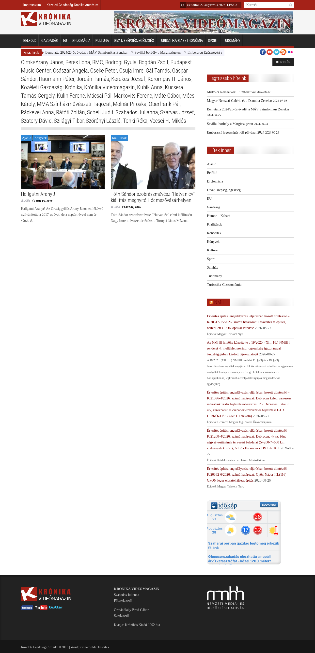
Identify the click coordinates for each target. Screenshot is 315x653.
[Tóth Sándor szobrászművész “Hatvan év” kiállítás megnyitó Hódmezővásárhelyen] (153, 162)
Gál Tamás (158, 70)
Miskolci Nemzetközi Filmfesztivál (231, 92)
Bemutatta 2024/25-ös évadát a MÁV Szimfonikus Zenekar (75, 52)
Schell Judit (100, 112)
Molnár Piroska (129, 104)
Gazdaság (49, 40)
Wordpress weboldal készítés (90, 647)
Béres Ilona (77, 62)
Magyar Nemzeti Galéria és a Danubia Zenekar (239, 101)
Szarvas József (177, 112)
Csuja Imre (131, 70)
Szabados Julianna (137, 112)
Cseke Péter (103, 70)
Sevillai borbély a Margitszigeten (146, 52)
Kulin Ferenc (71, 95)
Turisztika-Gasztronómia (181, 40)
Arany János (49, 62)
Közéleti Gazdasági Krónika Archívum (72, 5)
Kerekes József (128, 79)
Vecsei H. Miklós (168, 120)
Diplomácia (81, 40)
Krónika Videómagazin (109, 87)
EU (65, 40)
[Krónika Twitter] (55, 609)
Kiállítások (119, 138)
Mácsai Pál (99, 95)
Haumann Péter (56, 79)
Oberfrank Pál (164, 104)
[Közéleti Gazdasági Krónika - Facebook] (27, 609)
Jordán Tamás (93, 79)
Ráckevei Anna (37, 112)
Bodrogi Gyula (121, 62)
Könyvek (40, 138)
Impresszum (32, 5)
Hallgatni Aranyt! (38, 194)
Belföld (29, 40)
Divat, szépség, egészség (134, 40)
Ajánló (26, 138)
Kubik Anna (150, 87)
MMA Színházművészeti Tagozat (74, 104)
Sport (213, 40)
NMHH (221, 302)
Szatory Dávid (36, 120)
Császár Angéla (70, 70)
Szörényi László (103, 120)
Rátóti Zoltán (70, 112)
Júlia (27, 201)
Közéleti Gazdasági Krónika (51, 87)
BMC (97, 62)
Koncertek (214, 233)
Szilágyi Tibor (69, 120)
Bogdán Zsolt (153, 62)
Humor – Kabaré (218, 216)
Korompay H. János (169, 79)
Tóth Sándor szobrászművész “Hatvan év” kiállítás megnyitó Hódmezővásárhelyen (153, 197)
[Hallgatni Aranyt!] (63, 162)
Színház (212, 267)
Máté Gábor (167, 95)
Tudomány (231, 40)
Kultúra (102, 40)
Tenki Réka (135, 120)
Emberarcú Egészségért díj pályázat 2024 (205, 52)
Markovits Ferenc (133, 95)
